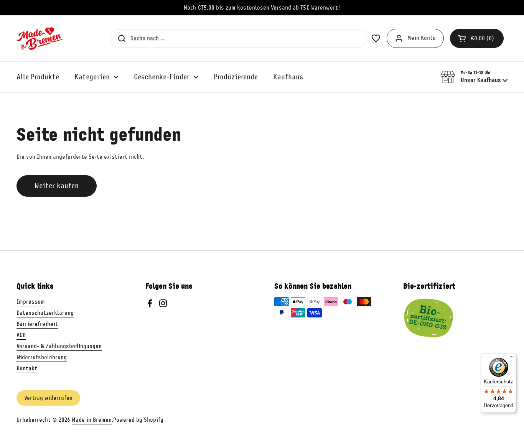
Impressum (30, 302)
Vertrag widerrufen (48, 398)
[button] (477, 38)
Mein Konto (421, 38)
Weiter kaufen (57, 186)
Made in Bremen (92, 420)
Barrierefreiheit (37, 324)
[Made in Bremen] (39, 38)
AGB (21, 335)
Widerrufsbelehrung (41, 357)
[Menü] (511, 358)
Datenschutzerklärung (45, 313)
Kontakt (26, 368)
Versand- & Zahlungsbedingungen (59, 346)
